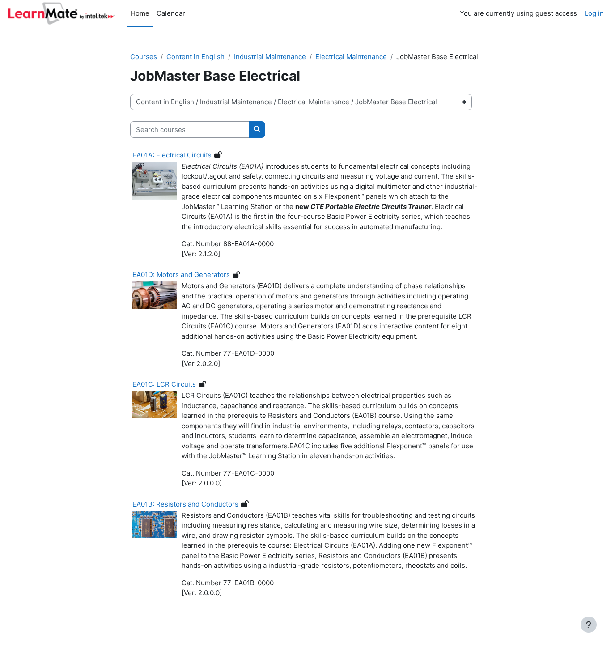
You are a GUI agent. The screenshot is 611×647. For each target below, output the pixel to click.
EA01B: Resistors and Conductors (185, 504)
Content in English (195, 56)
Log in (594, 13)
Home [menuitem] (140, 13)
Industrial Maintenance (270, 56)
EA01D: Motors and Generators (181, 274)
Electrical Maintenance (351, 56)
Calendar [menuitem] (171, 13)
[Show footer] (589, 625)
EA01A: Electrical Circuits (172, 155)
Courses (143, 56)
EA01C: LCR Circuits (164, 384)
